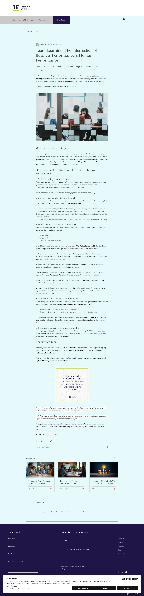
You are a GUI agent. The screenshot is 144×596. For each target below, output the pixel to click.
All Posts (29, 31)
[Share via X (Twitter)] (41, 441)
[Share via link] (51, 441)
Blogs (37, 31)
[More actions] (107, 44)
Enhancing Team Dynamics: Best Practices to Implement (39, 482)
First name (11, 538)
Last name (11, 546)
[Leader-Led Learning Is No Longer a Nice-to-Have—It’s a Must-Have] (104, 469)
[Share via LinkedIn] (46, 441)
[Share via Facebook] (37, 441)
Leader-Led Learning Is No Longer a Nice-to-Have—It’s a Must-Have (103, 482)
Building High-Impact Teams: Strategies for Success (69, 482)
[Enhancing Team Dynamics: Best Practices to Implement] (40, 469)
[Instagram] (124, 19)
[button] (115, 31)
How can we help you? (15, 562)
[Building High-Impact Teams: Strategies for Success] (72, 469)
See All (116, 458)
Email (10, 554)
